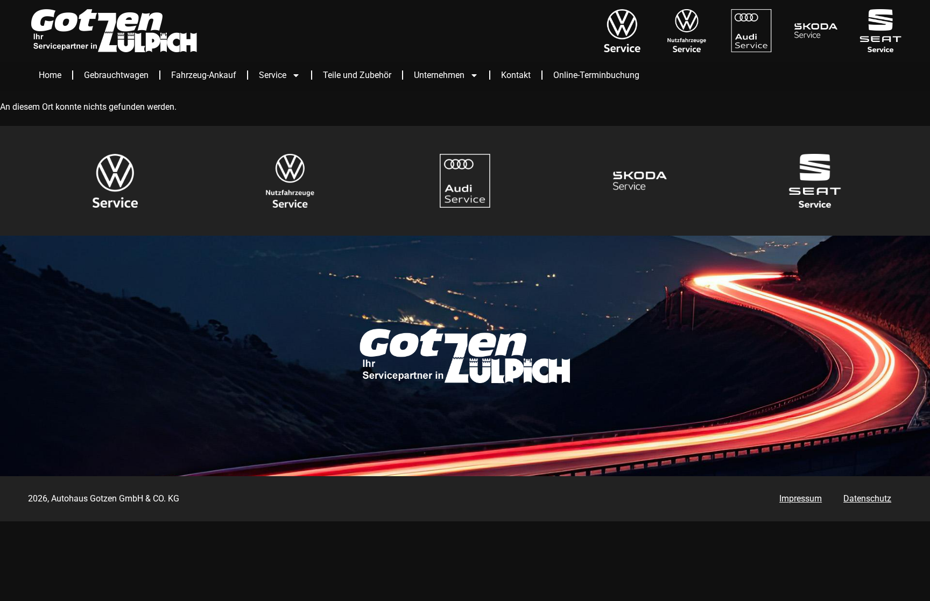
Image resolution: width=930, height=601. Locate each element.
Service (272, 75)
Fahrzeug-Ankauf (203, 75)
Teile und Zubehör (357, 75)
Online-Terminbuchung (596, 75)
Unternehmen (439, 75)
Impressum (800, 498)
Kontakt (516, 75)
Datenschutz (867, 498)
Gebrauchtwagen (116, 75)
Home (50, 75)
